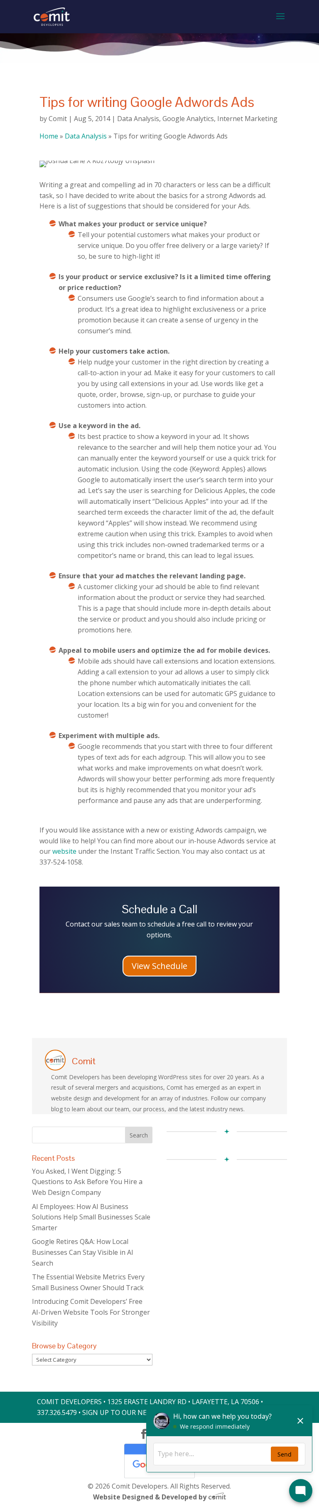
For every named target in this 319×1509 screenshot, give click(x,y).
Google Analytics (188, 118)
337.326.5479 (57, 1412)
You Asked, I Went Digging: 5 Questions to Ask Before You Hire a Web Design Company (87, 1182)
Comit (58, 118)
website (64, 851)
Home (48, 136)
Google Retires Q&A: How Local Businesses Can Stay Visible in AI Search (82, 1252)
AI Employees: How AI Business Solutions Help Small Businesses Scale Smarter (91, 1217)
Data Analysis (138, 118)
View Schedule (159, 965)
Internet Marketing (247, 118)
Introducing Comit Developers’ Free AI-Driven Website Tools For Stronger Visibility (91, 1312)
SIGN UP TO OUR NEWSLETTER (131, 1412)
